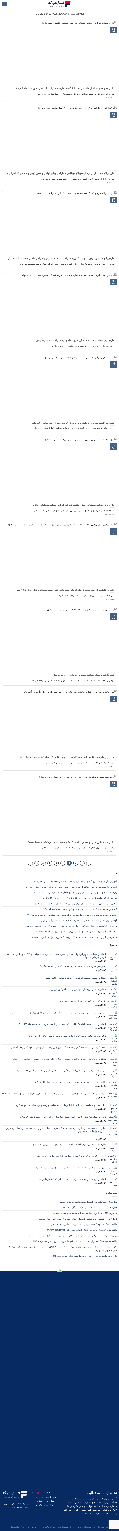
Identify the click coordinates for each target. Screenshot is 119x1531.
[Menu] (115, 3)
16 (37, 863)
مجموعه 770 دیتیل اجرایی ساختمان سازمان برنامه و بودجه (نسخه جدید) (83, 1213)
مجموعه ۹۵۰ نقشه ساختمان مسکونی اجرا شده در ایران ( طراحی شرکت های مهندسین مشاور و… (69, 926)
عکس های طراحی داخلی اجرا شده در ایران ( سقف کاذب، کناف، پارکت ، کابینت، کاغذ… (75, 903)
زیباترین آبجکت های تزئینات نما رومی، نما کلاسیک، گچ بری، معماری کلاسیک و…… (77, 898)
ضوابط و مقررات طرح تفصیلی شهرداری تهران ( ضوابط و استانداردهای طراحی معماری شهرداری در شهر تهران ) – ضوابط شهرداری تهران (62, 1248)
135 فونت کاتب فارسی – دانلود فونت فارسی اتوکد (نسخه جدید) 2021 (84, 1256)
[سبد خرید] (4, 4)
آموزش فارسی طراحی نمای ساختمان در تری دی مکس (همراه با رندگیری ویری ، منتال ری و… (71, 887)
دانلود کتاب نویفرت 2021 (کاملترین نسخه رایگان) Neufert (90, 1207)
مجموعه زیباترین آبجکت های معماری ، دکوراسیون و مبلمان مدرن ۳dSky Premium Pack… (74, 931)
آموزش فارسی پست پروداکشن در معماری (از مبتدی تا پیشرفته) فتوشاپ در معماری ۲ (75, 881)
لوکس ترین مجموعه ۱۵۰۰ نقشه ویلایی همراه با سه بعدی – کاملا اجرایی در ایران (79, 920)
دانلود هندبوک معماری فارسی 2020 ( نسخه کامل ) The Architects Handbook (81, 1230)
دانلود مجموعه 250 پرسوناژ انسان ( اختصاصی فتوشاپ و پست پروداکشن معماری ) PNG (75, 1241)
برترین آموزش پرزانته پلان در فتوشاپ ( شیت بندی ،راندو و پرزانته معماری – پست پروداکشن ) (72, 1235)
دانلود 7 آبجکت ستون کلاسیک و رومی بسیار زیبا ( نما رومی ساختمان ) (84, 1224)
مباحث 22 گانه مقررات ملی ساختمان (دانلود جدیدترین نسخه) (88, 1202)
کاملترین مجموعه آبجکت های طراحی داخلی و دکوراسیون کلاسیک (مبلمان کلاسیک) (77, 909)
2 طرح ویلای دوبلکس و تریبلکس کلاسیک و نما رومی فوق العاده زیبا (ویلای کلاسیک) (77, 1218)
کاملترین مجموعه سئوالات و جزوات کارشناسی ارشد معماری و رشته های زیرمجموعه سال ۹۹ (72, 915)
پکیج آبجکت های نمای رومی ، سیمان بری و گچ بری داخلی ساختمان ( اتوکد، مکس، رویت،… (73, 892)
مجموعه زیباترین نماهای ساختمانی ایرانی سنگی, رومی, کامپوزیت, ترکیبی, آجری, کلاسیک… (73, 937)
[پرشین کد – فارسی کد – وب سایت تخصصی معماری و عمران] (59, 4)
